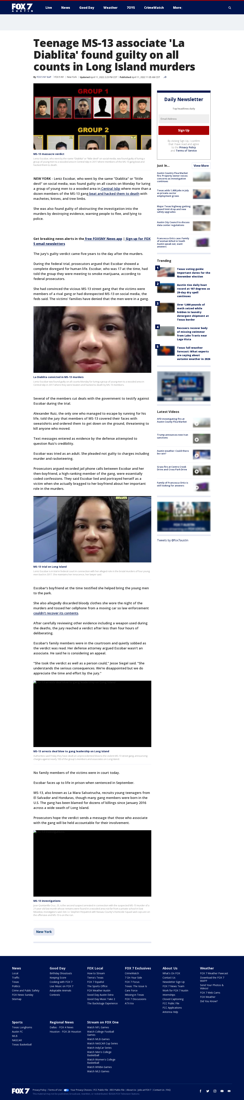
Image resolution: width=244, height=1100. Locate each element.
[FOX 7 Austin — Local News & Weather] (24, 7)
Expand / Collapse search (230, 7)
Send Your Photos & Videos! (212, 986)
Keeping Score (58, 977)
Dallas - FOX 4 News (61, 1027)
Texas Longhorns (22, 1027)
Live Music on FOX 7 (61, 986)
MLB (15, 1036)
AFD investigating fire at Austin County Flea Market (172, 420)
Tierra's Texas (95, 977)
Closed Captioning (173, 999)
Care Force (131, 990)
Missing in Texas (134, 994)
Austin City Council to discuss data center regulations (173, 224)
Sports (17, 1022)
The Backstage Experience (102, 1003)
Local (15, 973)
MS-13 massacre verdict (48, 154)
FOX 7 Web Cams (210, 992)
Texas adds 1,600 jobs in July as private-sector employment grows (173, 193)
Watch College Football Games (100, 1033)
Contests (55, 994)
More (177, 8)
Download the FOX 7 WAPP (212, 979)
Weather (207, 968)
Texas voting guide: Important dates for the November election (193, 272)
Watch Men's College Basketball (99, 1053)
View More (201, 166)
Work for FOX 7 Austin (175, 990)
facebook (200, 1091)
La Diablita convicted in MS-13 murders (58, 377)
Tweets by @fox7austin (172, 540)
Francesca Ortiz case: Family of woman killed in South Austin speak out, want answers (173, 242)
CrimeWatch (132, 973)
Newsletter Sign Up (174, 982)
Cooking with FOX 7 (61, 982)
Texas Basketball (22, 1044)
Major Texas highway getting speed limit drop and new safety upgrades (174, 209)
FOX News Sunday (22, 994)
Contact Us (169, 977)
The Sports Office (97, 986)
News (16, 968)
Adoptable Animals (60, 990)
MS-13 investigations (47, 901)
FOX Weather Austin (98, 990)
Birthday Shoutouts (61, 973)
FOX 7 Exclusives (138, 968)
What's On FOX (171, 973)
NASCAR (17, 1040)
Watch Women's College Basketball (101, 1061)
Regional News (62, 1022)
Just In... (163, 165)
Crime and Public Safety (25, 990)
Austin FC (17, 1031)
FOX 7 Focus (132, 982)
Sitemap (16, 999)
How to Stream (96, 973)
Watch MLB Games (98, 1039)
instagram (215, 1091)
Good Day (57, 968)
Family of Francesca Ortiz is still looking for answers (172, 484)
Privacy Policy (187, 147)
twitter (208, 1091)
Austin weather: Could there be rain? (173, 452)
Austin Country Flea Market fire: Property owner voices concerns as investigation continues (172, 177)
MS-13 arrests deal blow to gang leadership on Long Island (71, 751)
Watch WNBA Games (99, 1067)
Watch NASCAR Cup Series (102, 1043)
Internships (169, 994)
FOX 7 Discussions (135, 999)
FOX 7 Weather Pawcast (214, 973)
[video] (202, 423)
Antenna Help (170, 1012)
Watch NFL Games (98, 1027)
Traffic (15, 977)
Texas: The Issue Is (136, 986)
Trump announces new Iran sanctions (172, 436)
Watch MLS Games (98, 1071)
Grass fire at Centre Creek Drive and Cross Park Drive (172, 468)
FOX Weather (207, 997)
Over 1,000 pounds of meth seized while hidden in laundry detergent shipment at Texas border (193, 312)
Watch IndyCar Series (99, 1047)
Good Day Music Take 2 (101, 999)
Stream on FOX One (103, 1022)
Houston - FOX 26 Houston (65, 1031)
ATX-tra (129, 1003)
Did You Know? (209, 1001)
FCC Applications (172, 1007)
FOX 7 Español (95, 982)
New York (72, 77)
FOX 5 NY (59, 77)
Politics (16, 986)
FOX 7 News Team (173, 986)
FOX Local (95, 968)
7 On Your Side (133, 977)
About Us (170, 968)
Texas (15, 982)
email (229, 1091)
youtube (222, 1091)
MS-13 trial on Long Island (50, 566)
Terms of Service (186, 150)
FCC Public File (171, 1003)
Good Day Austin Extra (100, 994)
